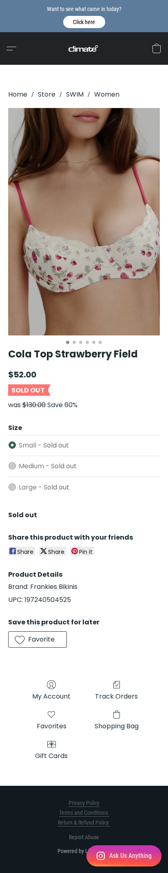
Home (17, 94)
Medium (48, 466)
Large (44, 487)
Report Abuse (84, 837)
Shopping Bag (117, 726)
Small (44, 445)
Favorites (51, 726)
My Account (51, 696)
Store (46, 94)
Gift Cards (51, 756)
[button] (84, 22)
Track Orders (116, 696)
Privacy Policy (84, 803)
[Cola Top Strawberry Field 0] (84, 221)
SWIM (75, 94)
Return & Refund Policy (84, 822)
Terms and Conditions (84, 812)
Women (106, 94)
